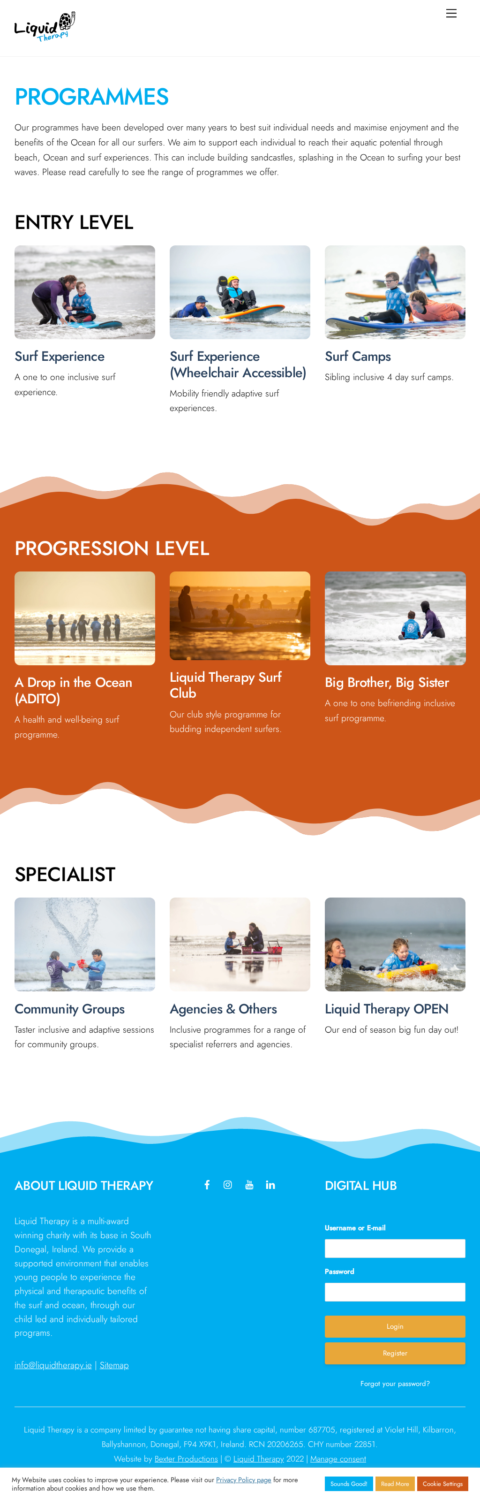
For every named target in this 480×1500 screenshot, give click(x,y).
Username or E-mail (355, 1228)
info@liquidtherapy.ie (53, 1364)
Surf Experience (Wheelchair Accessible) (238, 364)
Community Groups (69, 1009)
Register (395, 1353)
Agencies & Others (223, 1009)
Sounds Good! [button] (349, 1483)
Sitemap (114, 1364)
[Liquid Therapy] (45, 38)
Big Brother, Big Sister (387, 682)
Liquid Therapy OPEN (387, 1009)
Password (339, 1271)
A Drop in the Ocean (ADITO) (74, 690)
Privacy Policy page (243, 1480)
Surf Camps (357, 356)
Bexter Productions (186, 1458)
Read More (395, 1483)
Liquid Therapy (258, 1458)
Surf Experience (60, 356)
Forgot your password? (395, 1383)
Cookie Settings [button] (443, 1483)
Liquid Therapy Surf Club (226, 685)
